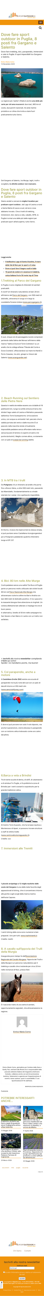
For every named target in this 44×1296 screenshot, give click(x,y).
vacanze (25, 1167)
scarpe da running (20, 440)
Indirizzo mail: (22, 1265)
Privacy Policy (7, 1290)
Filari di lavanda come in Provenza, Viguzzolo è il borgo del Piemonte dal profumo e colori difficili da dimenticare (33, 1154)
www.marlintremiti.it (29, 936)
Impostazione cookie (22, 1255)
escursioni (5, 1167)
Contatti (27, 1251)
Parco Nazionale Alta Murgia (20, 592)
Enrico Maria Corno (7, 62)
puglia (18, 1167)
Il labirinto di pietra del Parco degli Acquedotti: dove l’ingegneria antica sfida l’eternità (10, 1124)
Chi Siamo (17, 1251)
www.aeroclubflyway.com (12, 689)
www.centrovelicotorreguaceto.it (15, 835)
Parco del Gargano (19, 295)
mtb (12, 1167)
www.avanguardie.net (17, 357)
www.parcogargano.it (32, 302)
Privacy (1, 1285)
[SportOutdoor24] (22, 15)
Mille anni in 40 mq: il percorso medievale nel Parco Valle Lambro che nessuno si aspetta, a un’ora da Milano (32, 1123)
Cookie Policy (17, 1290)
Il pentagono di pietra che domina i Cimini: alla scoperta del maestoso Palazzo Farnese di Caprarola (11, 1153)
